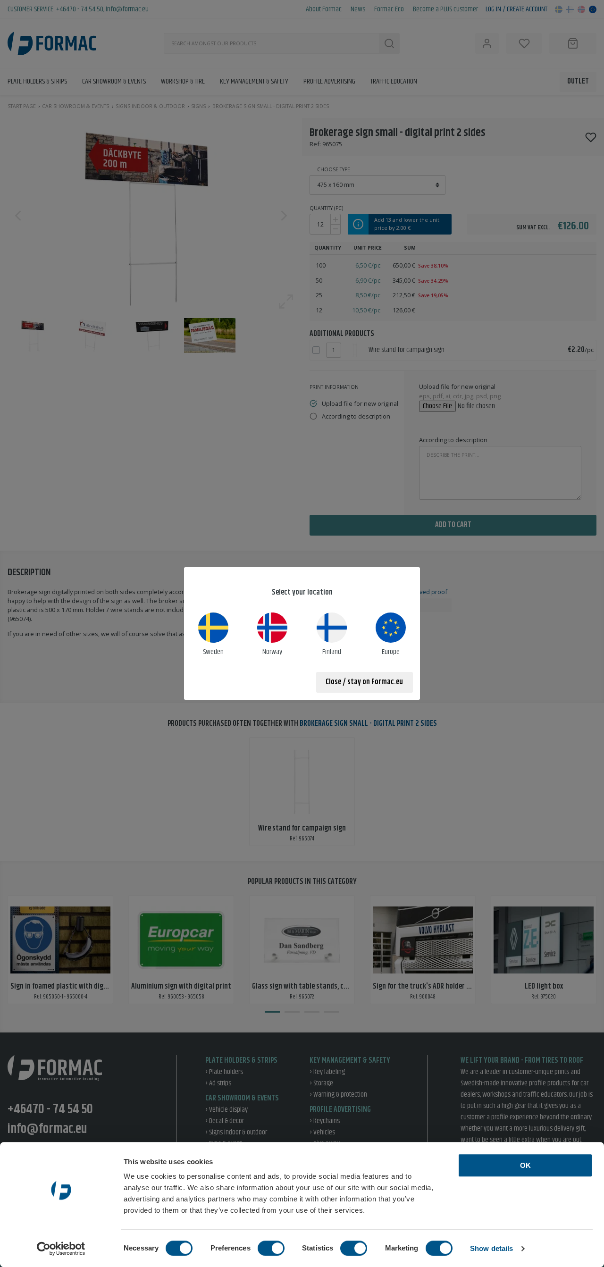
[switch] (271, 1248)
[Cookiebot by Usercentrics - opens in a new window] (61, 1249)
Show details (491, 1248)
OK (525, 1165)
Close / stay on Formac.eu (364, 682)
